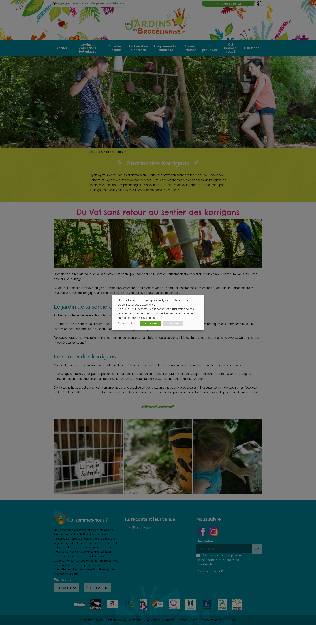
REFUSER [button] (173, 323)
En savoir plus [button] (126, 323)
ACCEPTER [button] (151, 323)
